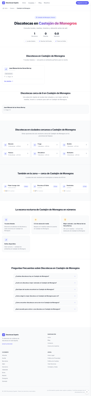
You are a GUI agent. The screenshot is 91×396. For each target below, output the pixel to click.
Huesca (12, 8)
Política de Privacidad (54, 358)
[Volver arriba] (87, 392)
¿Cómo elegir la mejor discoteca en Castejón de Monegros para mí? (37, 296)
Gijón (3, 364)
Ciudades (31, 3)
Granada (4, 381)
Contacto (50, 343)
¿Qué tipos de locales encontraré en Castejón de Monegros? (34, 289)
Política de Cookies (53, 361)
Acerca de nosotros (53, 346)
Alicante (4, 355)
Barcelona (5, 361)
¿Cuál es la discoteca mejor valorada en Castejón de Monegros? (36, 283)
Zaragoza (5, 378)
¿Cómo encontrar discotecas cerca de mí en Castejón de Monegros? (37, 302)
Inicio (24, 3)
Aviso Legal (51, 355)
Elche (3, 372)
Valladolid (5, 369)
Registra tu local (82, 3)
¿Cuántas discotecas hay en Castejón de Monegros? (32, 276)
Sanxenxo (5, 367)
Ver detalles (7, 81)
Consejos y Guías (52, 367)
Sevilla (4, 358)
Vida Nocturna (52, 364)
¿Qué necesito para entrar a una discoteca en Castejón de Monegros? (37, 309)
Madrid (4, 375)
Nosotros (47, 3)
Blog (40, 3)
